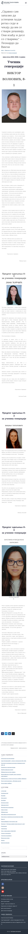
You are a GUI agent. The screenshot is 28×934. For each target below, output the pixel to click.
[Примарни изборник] (26, 3)
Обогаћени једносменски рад (8, 814)
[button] (3, 571)
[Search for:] (14, 848)
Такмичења (4, 828)
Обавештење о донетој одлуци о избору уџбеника (13, 778)
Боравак (3, 795)
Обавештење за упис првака (8, 772)
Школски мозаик (5, 842)
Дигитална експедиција (6, 910)
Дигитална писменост (6, 908)
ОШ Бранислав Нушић (16, 931)
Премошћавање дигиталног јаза (9, 821)
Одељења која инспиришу (7, 758)
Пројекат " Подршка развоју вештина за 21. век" (13, 823)
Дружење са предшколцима (8, 767)
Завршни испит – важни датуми (18, 748)
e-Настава (3, 790)
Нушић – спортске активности (8, 903)
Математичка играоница (7, 807)
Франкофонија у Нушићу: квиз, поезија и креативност (11, 775)
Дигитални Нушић (5, 901)
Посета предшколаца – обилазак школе (11, 781)
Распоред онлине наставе (7, 899)
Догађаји (3, 800)
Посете (3, 819)
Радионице (4, 826)
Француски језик (5, 838)
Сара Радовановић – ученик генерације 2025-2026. (13, 760)
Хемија (2, 840)
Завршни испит (5, 805)
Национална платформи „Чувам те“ (9, 906)
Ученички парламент (6, 835)
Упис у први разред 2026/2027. (8, 831)
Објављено (10, 50)
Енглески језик (5, 802)
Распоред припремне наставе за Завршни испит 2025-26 (13, 764)
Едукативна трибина (6, 783)
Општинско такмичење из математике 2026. (12, 816)
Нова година (4, 809)
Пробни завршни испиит (7, 769)
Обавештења (4, 812)
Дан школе (4, 798)
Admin (2, 50)
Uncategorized (4, 793)
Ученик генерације (12, 52)
